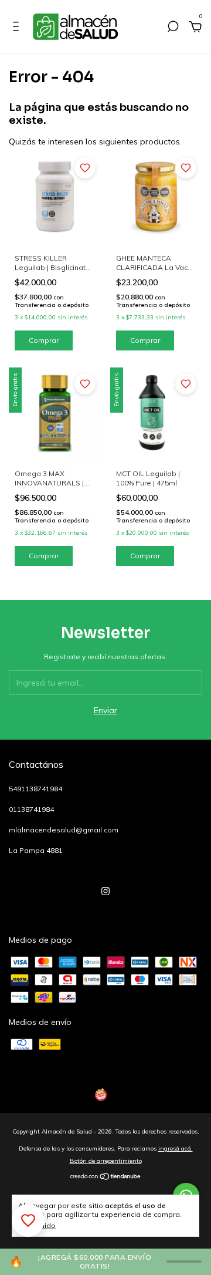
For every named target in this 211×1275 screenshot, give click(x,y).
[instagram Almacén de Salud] (105, 891)
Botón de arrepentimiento (106, 1161)
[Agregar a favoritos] (85, 167)
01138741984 (31, 809)
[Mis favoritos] (28, 1220)
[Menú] (18, 28)
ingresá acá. (175, 1148)
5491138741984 (35, 788)
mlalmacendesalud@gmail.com (63, 829)
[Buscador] (173, 28)
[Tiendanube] (105, 1177)
